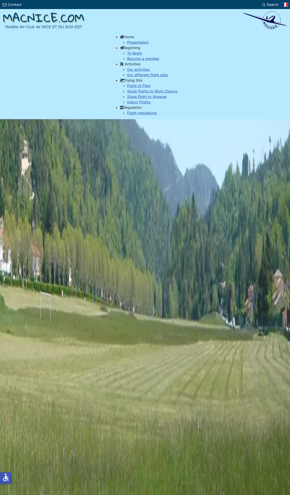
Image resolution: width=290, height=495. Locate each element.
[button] (127, 37)
